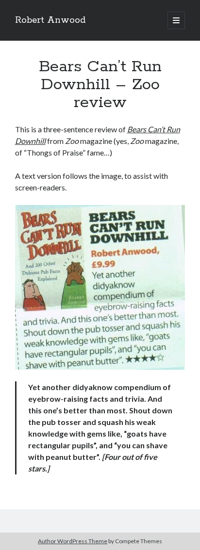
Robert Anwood (50, 20)
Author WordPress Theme (72, 541)
